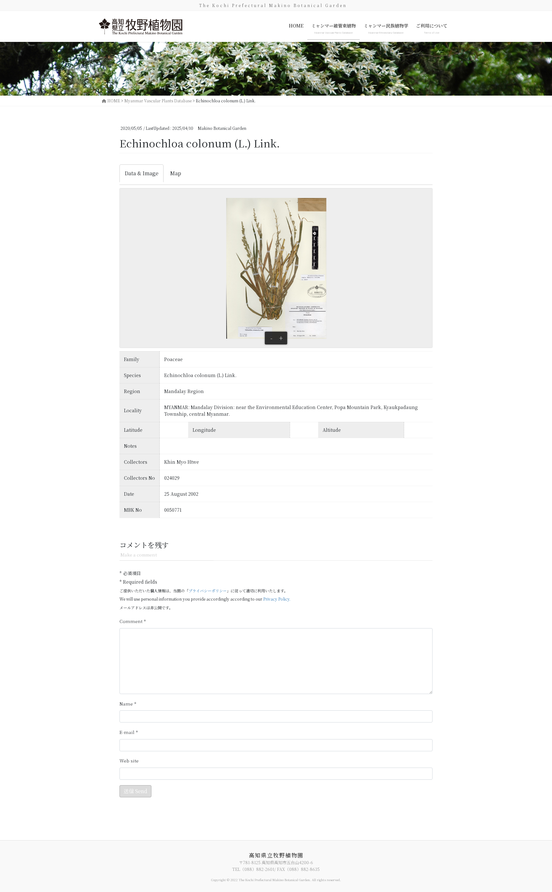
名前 (127, 703)
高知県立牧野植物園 (276, 855)
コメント (132, 621)
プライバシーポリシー (207, 590)
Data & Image (141, 173)
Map (175, 173)
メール (128, 732)
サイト (129, 760)
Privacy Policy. (276, 599)
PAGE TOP (533, 859)
